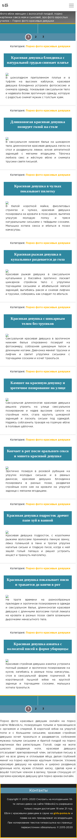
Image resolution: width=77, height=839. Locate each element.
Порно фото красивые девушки (48, 46)
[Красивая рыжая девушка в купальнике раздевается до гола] (38, 271)
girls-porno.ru (61, 813)
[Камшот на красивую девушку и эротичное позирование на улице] (38, 399)
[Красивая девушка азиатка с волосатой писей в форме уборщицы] (38, 660)
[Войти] (16, 5)
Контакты (38, 790)
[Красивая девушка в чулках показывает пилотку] (38, 202)
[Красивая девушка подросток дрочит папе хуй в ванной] (38, 532)
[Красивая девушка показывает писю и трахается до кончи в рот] (38, 596)
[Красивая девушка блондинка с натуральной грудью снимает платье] (38, 74)
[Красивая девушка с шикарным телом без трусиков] (38, 335)
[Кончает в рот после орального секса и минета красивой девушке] (38, 467)
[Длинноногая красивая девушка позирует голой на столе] (38, 138)
